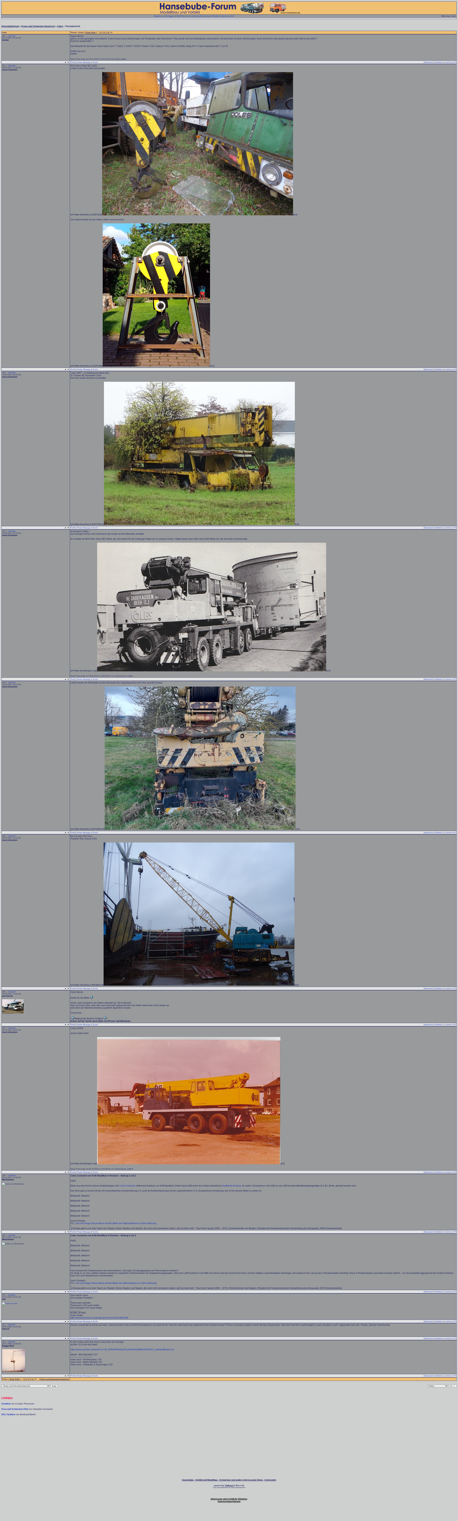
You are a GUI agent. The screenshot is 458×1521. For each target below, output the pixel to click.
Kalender (224, 16)
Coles (60, 26)
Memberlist (198, 16)
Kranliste (6, 1404)
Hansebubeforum (10, 26)
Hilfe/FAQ (180, 16)
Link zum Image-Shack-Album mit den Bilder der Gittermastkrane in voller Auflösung (115, 1223)
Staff (232, 16)
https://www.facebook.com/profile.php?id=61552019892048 (99, 1318)
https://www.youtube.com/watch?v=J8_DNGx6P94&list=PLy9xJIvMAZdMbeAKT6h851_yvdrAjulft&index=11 (122, 1349)
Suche (189, 16)
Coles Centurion (127, 1186)
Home (207, 16)
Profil (72, 62)
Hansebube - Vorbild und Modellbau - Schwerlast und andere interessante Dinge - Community (229, 1480)
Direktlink (12, 36)
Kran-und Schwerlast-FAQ (14, 1409)
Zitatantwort (428, 62)
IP (455, 62)
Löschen (448, 62)
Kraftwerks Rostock (232, 1186)
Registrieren (159, 16)
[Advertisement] (229, 1427)
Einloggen (170, 16)
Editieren (439, 62)
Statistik (215, 16)
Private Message (84, 62)
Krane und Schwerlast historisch (38, 26)
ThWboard (229, 1485)
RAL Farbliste (8, 1414)
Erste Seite (91, 32)
